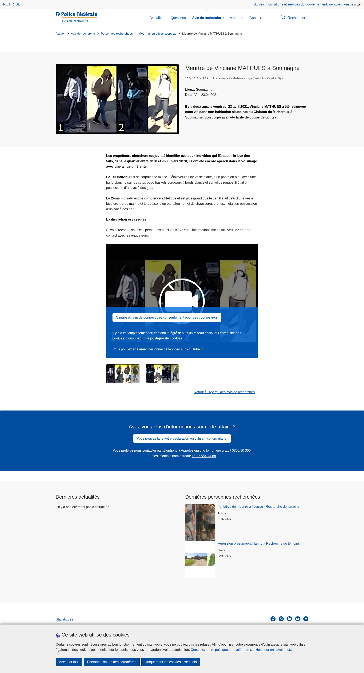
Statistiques (64, 619)
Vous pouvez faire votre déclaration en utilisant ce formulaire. (182, 438)
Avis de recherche (206, 18)
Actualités (157, 18)
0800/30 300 (241, 450)
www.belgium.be (341, 4)
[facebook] (273, 618)
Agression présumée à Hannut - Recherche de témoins (259, 543)
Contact (255, 18)
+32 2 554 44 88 (204, 456)
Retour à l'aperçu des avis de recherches (224, 392)
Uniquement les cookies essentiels (171, 662)
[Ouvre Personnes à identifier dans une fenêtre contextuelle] (117, 99)
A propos (236, 18)
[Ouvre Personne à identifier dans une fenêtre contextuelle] (122, 373)
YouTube (193, 349)
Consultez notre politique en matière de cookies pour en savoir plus (241, 649)
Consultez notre (154, 338)
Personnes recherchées (117, 33)
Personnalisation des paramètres (111, 662)
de (17, 4)
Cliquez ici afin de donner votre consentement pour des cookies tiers (167, 317)
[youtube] (297, 618)
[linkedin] (289, 618)
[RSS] (305, 618)
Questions (178, 18)
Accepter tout (69, 662)
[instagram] (281, 618)
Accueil (60, 33)
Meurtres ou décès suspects (157, 33)
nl (5, 4)
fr (11, 4)
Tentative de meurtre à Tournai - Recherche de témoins (258, 506)
